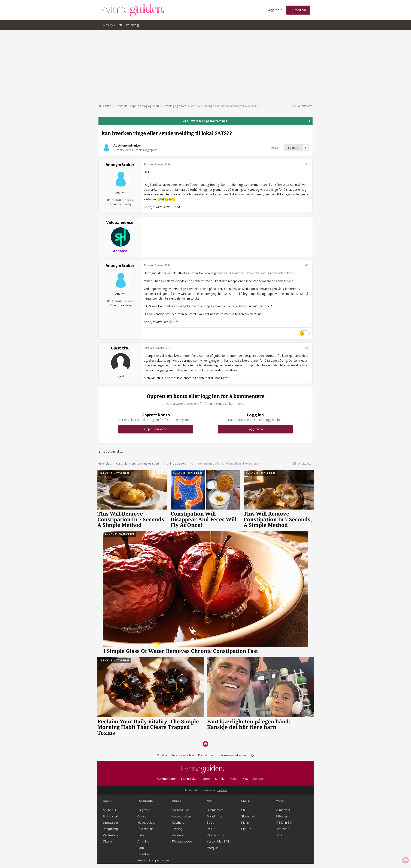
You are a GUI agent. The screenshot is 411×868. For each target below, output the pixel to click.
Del (276, 147)
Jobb (206, 778)
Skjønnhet (248, 816)
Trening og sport (145, 150)
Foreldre (145, 800)
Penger (258, 778)
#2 (306, 265)
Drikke (211, 829)
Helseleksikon (181, 816)
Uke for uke (145, 829)
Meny (109, 25)
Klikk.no (222, 790)
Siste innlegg (130, 25)
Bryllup (246, 829)
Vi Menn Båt (284, 822)
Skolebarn (144, 854)
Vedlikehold (111, 835)
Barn (140, 848)
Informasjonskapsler (233, 755)
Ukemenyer (215, 810)
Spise (210, 822)
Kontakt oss (206, 755)
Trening (177, 829)
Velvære (177, 835)
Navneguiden (146, 822)
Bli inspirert (110, 816)
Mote (245, 800)
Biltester (281, 816)
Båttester (282, 829)
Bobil (279, 835)
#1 (306, 164)
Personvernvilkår (182, 755)
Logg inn (274, 10)
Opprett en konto (155, 429)
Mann (245, 822)
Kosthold (178, 822)
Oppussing (110, 822)
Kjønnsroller (189, 778)
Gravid (141, 816)
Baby (141, 835)
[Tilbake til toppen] (205, 744)
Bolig (107, 800)
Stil (243, 810)
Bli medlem (298, 10)
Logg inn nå (255, 429)
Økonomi (109, 841)
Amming (143, 841)
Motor (281, 800)
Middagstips (215, 835)
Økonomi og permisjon (153, 860)
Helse (233, 778)
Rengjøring (110, 829)
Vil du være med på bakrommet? (206, 121)
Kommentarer (166, 778)
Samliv (219, 778)
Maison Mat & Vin (219, 841)
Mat (245, 778)
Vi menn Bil (283, 810)
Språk (161, 755)
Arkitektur (109, 810)
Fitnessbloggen (183, 841)
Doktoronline (180, 810)
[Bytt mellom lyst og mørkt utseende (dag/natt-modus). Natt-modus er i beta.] (252, 755)
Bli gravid (143, 810)
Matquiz (212, 848)
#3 (306, 348)
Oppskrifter (214, 816)
